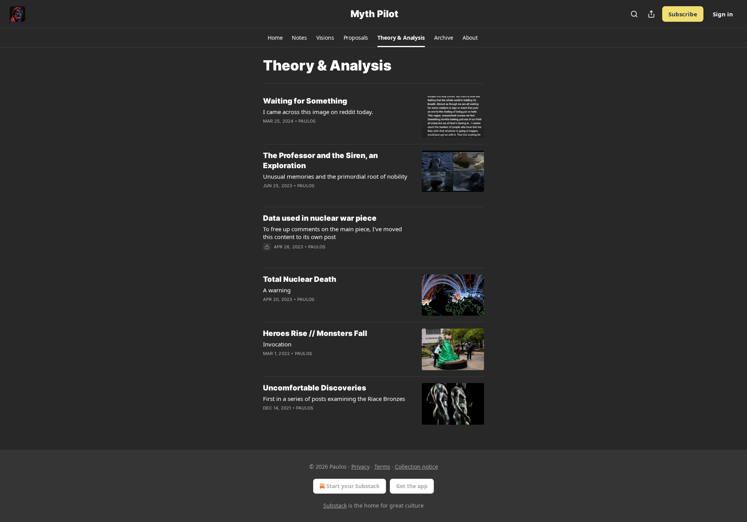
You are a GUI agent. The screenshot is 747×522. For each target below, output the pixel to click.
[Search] (634, 14)
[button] (275, 37)
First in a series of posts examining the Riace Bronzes (334, 398)
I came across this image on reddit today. (318, 112)
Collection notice (416, 466)
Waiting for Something (305, 101)
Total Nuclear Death (299, 279)
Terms (382, 466)
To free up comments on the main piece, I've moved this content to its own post (332, 233)
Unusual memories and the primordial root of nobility (335, 176)
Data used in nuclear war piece (320, 218)
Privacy (360, 466)
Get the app (412, 486)
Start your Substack (353, 486)
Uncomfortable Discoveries (314, 387)
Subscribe (682, 14)
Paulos (307, 121)
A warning (277, 290)
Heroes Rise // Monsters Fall (315, 333)
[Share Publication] (651, 14)
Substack (335, 505)
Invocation (277, 344)
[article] (373, 117)
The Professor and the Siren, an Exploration (320, 160)
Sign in (723, 14)
